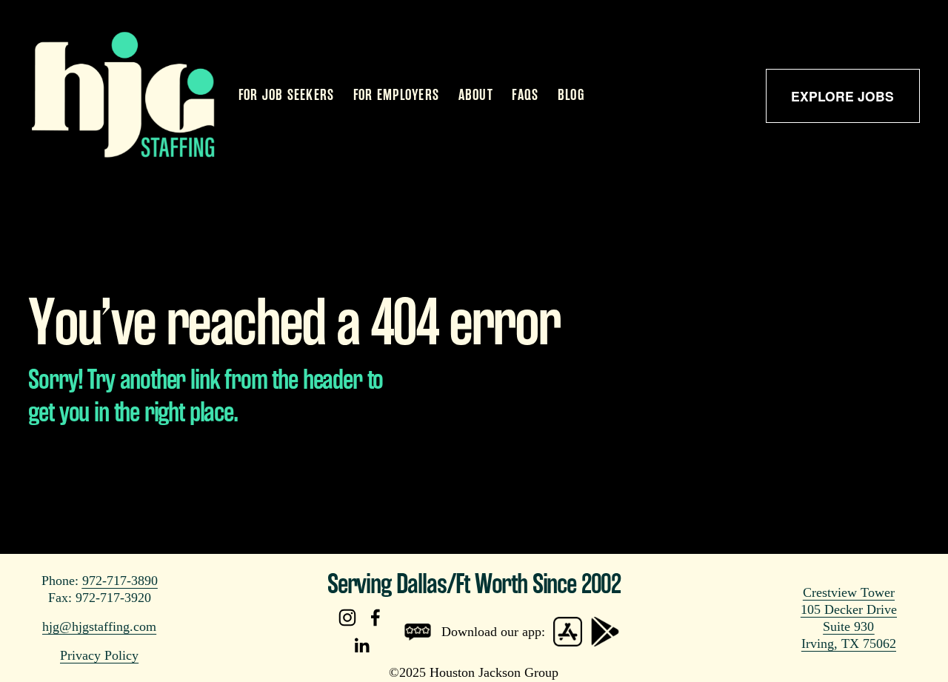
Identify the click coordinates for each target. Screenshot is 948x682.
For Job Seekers (286, 95)
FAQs (525, 95)
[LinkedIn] (361, 646)
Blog (571, 95)
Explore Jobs (842, 96)
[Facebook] (375, 617)
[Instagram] (347, 617)
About (475, 95)
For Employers (396, 95)
